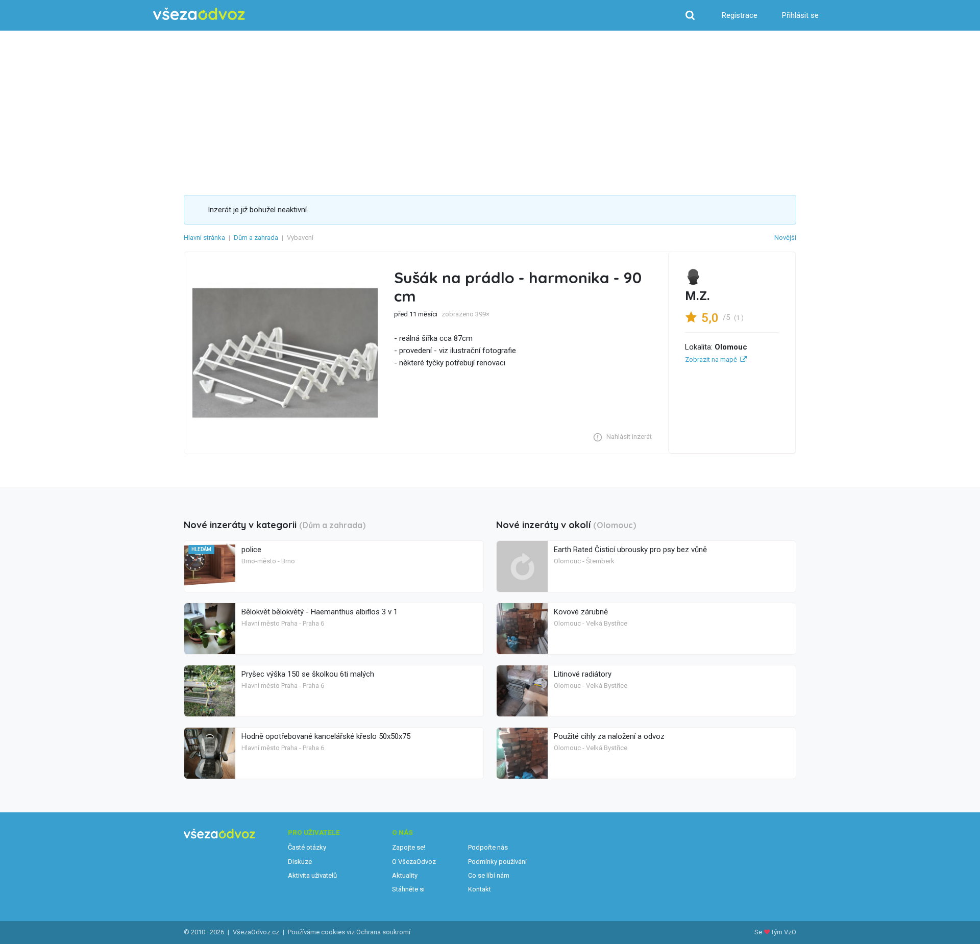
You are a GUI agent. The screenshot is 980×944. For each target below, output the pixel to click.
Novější (785, 237)
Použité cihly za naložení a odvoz (609, 736)
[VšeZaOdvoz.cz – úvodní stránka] (199, 14)
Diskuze (300, 861)
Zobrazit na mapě (711, 359)
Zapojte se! (408, 847)
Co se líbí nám (488, 875)
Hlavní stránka (204, 237)
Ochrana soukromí (383, 932)
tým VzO (784, 932)
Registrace (739, 15)
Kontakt (479, 889)
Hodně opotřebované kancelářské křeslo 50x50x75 (325, 736)
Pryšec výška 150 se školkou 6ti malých (307, 674)
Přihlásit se (800, 15)
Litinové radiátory (582, 674)
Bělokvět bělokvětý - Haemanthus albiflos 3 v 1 (319, 611)
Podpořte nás (488, 847)
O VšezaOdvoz (414, 861)
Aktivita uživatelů (312, 875)
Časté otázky (307, 847)
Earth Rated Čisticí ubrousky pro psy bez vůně (630, 549)
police (251, 549)
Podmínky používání (497, 861)
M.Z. (697, 296)
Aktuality (405, 875)
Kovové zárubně (581, 611)
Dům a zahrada (256, 237)
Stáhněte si (408, 889)
